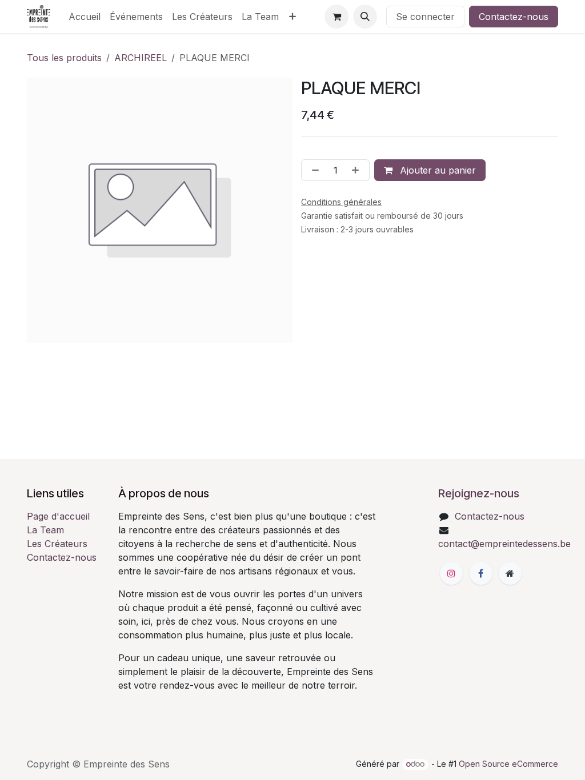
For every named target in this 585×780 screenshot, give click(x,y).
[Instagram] (451, 573)
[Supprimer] (313, 170)
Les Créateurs (57, 543)
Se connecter (425, 16)
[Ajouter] (357, 170)
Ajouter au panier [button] (436, 170)
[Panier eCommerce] (336, 17)
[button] (365, 17)
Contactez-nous (513, 16)
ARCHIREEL (140, 57)
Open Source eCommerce (508, 764)
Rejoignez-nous (478, 493)
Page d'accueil (58, 516)
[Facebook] (481, 573)
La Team (45, 530)
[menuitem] (84, 16)
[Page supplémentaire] (510, 573)
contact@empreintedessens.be (504, 543)
